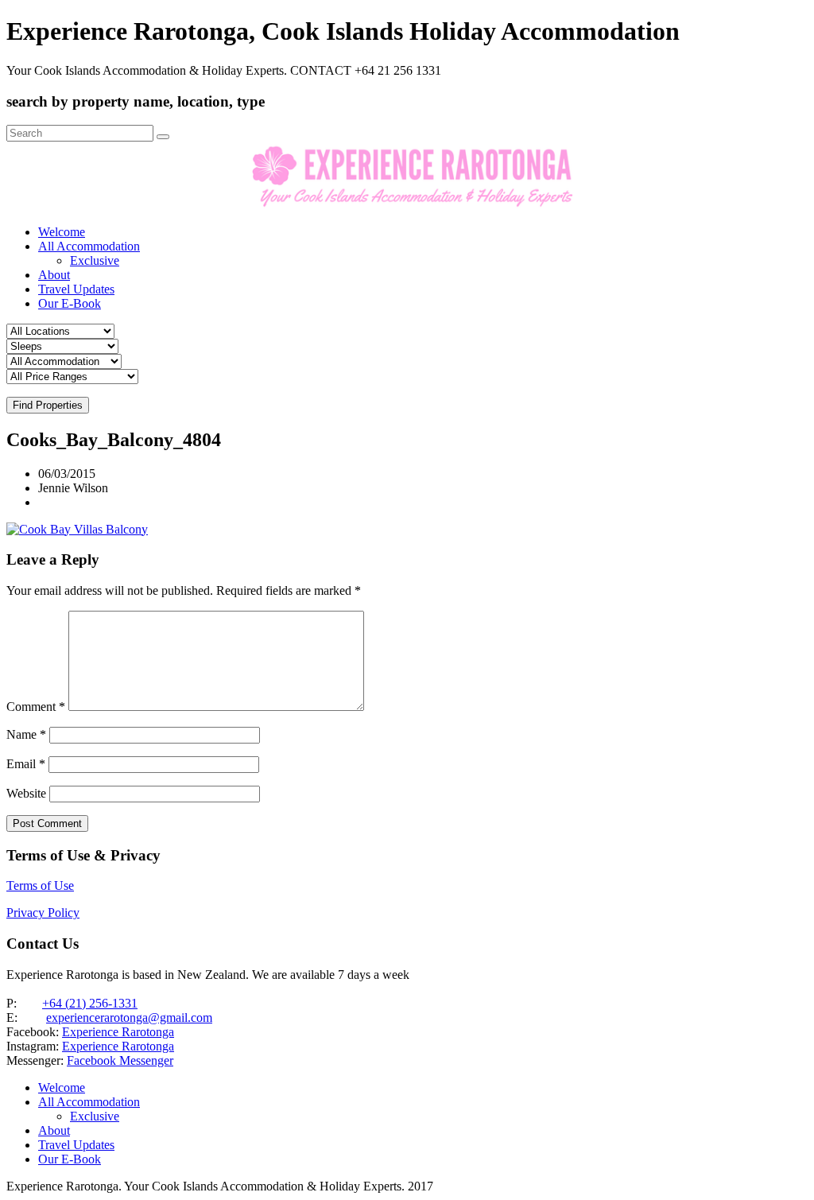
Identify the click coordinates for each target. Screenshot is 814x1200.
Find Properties (48, 405)
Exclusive (94, 260)
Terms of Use (40, 885)
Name (26, 734)
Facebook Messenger (120, 1060)
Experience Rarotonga (118, 1032)
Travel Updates (76, 289)
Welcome (61, 232)
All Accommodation (89, 246)
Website (26, 793)
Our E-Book (69, 303)
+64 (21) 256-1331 (90, 1003)
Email (25, 764)
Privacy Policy (42, 912)
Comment (35, 706)
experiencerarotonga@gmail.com (129, 1017)
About (54, 275)
